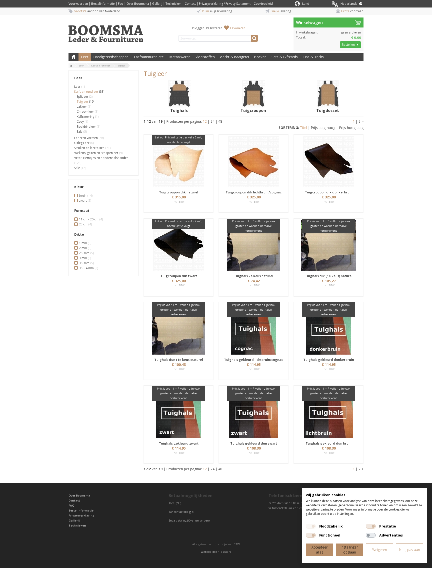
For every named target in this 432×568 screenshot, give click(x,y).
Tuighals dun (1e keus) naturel (178, 359)
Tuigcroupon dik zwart (178, 276)
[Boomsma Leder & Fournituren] (71, 66)
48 (220, 121)
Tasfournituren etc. (149, 56)
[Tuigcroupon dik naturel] (179, 161)
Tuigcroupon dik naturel (178, 192)
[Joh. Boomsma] (106, 31)
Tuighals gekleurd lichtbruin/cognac (253, 359)
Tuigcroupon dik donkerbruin (328, 192)
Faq (120, 3)
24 (212, 121)
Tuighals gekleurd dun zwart (253, 443)
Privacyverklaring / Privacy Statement (224, 3)
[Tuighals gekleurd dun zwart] (253, 412)
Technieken (174, 3)
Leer (84, 56)
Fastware (226, 552)
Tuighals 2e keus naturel (253, 276)
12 (205, 121)
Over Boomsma (137, 3)
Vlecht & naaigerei (234, 56)
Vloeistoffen (205, 56)
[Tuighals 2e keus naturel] (253, 245)
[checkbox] (311, 526)
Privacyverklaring (81, 515)
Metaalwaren (179, 56)
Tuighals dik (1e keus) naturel (328, 276)
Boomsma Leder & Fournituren (73, 56)
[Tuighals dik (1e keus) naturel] (329, 245)
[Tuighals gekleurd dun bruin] (329, 412)
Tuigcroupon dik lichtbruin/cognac (254, 192)
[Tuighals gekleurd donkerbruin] (329, 329)
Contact (190, 3)
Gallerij (157, 3)
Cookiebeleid (263, 3)
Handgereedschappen (110, 56)
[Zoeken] (254, 38)
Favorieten (237, 28)
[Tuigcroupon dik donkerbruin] (329, 161)
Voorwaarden (78, 3)
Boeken (260, 56)
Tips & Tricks (313, 56)
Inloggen (198, 28)
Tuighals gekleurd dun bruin (329, 443)
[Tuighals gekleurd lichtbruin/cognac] (253, 329)
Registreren (214, 28)
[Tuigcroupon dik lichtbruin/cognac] (253, 161)
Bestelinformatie (103, 3)
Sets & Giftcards (285, 56)
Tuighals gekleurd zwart (178, 443)
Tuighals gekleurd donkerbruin (328, 359)
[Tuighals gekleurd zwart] (179, 412)
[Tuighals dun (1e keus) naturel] (179, 329)
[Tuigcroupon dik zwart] (179, 245)
